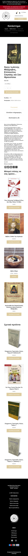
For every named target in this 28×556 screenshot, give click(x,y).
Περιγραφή (14, 107)
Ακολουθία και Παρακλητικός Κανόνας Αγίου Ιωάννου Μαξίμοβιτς (14, 307)
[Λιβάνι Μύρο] (14, 258)
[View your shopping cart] (16, 13)
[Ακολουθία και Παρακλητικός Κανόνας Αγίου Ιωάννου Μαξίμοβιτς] (14, 292)
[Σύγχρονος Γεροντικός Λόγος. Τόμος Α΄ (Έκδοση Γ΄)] (14, 446)
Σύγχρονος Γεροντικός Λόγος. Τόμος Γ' (14, 424)
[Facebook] (12, 540)
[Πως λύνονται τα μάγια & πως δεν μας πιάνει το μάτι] (14, 187)
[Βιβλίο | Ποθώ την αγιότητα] (14, 223)
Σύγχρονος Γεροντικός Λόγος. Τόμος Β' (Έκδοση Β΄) (14, 352)
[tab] (14, 107)
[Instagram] (16, 540)
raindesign (14, 553)
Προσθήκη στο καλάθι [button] (14, 207)
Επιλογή (14, 276)
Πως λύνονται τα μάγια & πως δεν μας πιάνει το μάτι (14, 201)
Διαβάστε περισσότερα (14, 394)
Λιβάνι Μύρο (14, 271)
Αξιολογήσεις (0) (14, 118)
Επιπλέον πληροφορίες (14, 112)
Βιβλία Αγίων (13, 28)
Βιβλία (12, 100)
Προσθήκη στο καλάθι (13, 92)
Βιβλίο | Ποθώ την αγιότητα (14, 236)
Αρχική (6, 28)
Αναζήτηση (20, 19)
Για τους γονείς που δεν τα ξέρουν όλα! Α (14, 388)
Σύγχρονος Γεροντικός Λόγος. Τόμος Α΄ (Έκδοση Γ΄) (14, 460)
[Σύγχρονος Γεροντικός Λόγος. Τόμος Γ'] (14, 410)
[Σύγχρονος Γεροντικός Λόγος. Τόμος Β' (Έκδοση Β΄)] (14, 338)
